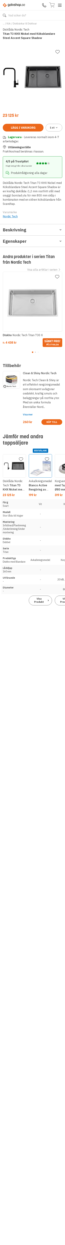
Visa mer (28, 414)
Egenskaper (15, 241)
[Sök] (4, 15)
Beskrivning (14, 230)
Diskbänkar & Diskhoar (25, 23)
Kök (9, 23)
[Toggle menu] (59, 5)
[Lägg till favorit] (57, 52)
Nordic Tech (10, 216)
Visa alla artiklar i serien (42, 269)
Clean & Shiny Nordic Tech (40, 373)
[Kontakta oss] (44, 5)
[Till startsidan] (14, 5)
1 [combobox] (52, 127)
